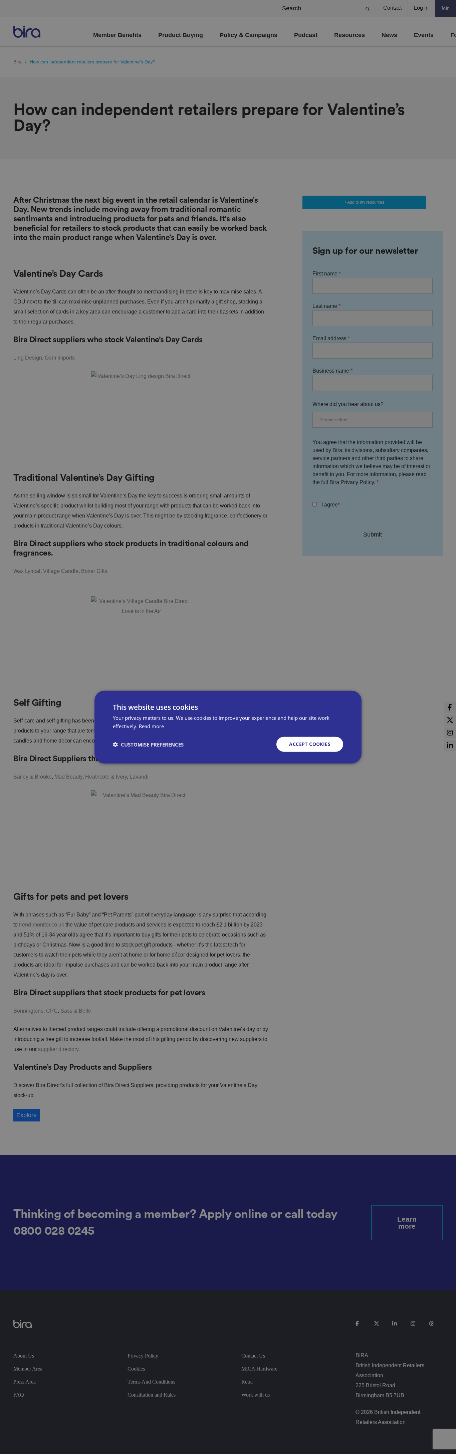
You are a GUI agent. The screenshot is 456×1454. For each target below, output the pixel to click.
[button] (148, 744)
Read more (151, 725)
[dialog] (228, 727)
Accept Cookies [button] (309, 744)
